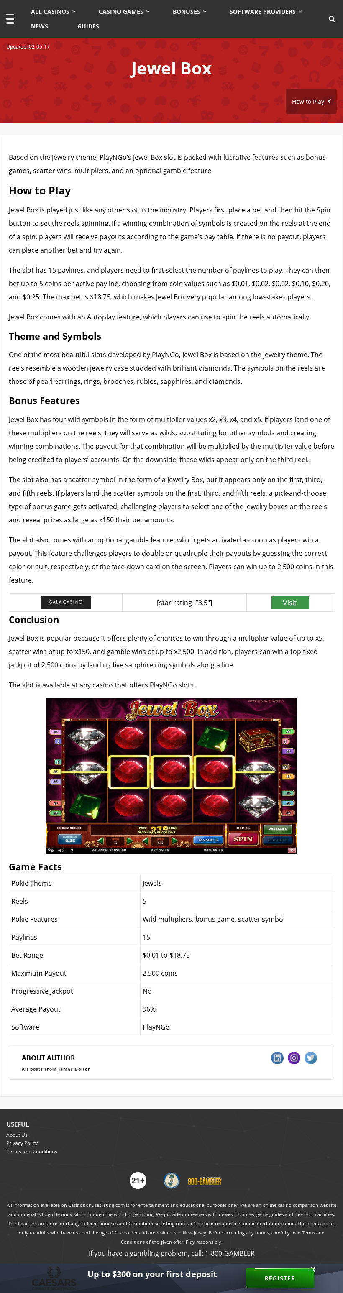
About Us (17, 1134)
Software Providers (263, 11)
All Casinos (50, 11)
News (39, 26)
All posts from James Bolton (56, 1069)
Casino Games (121, 11)
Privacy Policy (22, 1143)
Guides (88, 26)
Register (280, 1278)
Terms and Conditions (31, 1151)
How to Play (309, 101)
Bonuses (186, 11)
